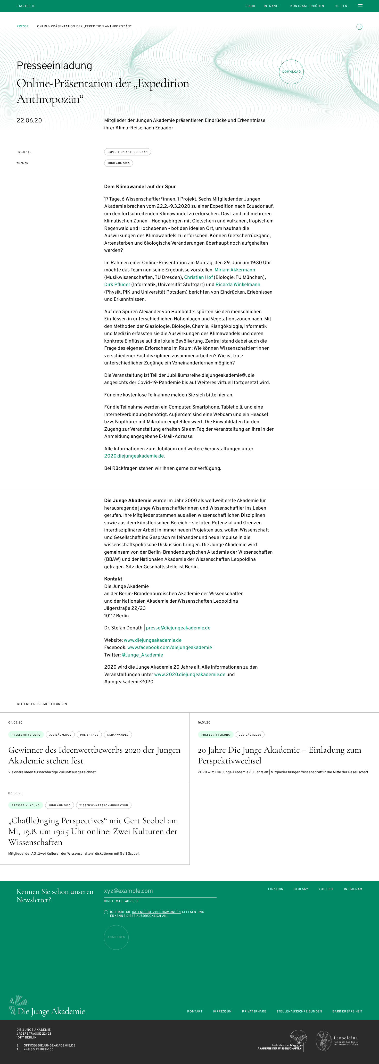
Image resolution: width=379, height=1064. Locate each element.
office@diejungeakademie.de (50, 1046)
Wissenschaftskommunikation (103, 805)
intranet (272, 6)
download (291, 72)
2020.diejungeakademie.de (134, 456)
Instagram (353, 889)
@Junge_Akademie (142, 655)
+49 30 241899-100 (39, 1050)
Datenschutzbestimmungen (156, 912)
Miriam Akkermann (235, 270)
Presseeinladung (26, 805)
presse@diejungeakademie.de (178, 628)
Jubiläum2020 (119, 163)
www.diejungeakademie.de (153, 640)
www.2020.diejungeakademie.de (189, 675)
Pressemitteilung (26, 735)
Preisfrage (89, 735)
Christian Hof (198, 278)
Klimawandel (118, 735)
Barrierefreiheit (347, 1012)
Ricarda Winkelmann (238, 285)
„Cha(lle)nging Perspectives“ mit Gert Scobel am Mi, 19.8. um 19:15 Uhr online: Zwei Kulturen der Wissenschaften (93, 831)
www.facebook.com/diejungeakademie (169, 648)
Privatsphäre (254, 1012)
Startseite (26, 6)
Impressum (222, 1012)
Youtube (326, 889)
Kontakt (194, 1012)
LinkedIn (275, 889)
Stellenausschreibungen (299, 1012)
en (345, 6)
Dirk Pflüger (117, 285)
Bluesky (301, 889)
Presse (23, 26)
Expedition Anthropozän (128, 152)
